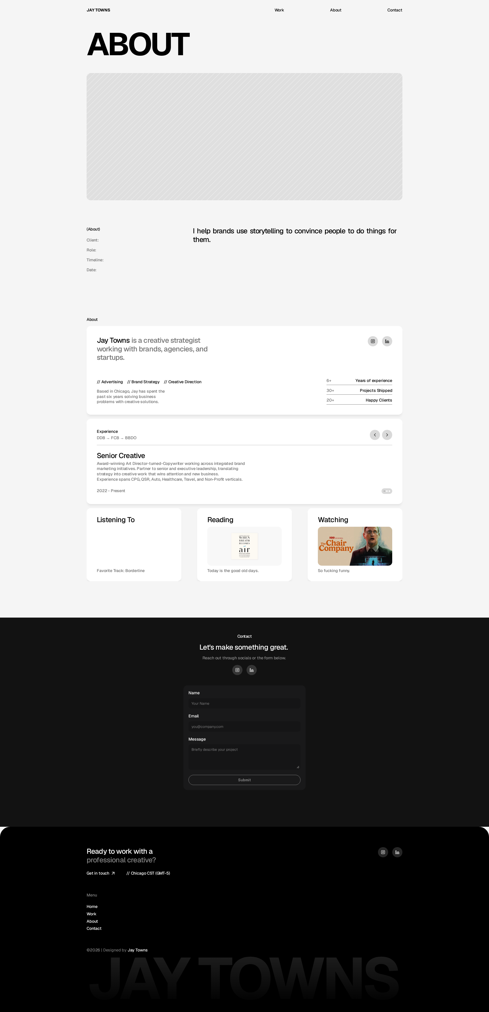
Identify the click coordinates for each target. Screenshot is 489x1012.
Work (279, 10)
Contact (394, 10)
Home (92, 906)
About (336, 10)
